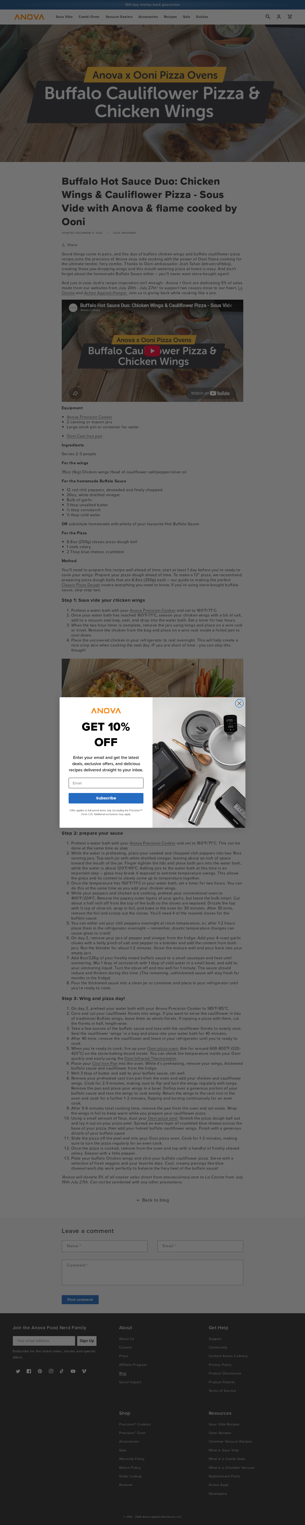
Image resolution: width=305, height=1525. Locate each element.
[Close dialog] (239, 703)
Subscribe (106, 798)
